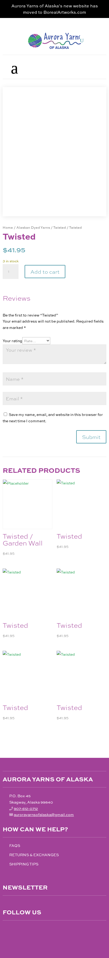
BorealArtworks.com (64, 12)
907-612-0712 (26, 808)
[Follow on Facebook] (7, 930)
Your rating (12, 340)
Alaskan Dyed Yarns (33, 227)
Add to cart (45, 271)
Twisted (59, 227)
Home (8, 227)
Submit (91, 437)
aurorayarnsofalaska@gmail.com (44, 814)
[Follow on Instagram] (18, 930)
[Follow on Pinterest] (29, 930)
